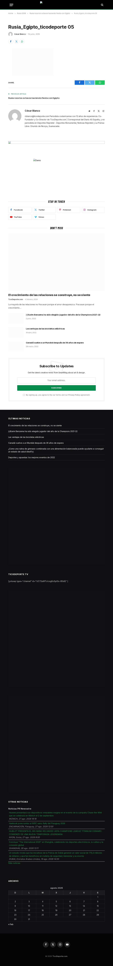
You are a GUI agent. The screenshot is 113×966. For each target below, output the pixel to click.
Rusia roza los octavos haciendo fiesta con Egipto (34, 98)
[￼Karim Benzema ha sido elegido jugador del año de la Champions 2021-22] (15, 318)
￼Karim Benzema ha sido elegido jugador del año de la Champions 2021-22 (63, 315)
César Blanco (20, 34)
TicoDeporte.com (15, 299)
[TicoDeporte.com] (56, 5)
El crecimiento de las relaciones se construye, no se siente (49, 295)
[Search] (101, 5)
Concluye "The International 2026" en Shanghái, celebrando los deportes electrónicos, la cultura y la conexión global (56, 844)
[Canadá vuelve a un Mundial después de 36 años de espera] (15, 346)
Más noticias (14, 863)
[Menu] (11, 5)
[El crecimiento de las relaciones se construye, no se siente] (56, 262)
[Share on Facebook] (10, 41)
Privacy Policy (74, 395)
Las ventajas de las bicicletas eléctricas (45, 328)
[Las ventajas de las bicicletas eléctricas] (15, 332)
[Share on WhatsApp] (22, 41)
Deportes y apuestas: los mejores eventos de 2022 (31, 457)
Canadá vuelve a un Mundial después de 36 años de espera (55, 342)
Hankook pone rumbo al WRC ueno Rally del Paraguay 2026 (37, 823)
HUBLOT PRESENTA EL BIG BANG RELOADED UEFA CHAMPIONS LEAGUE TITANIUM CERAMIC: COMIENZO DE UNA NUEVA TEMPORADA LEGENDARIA (55, 833)
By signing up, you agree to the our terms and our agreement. (57, 395)
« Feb (10, 924)
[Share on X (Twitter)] (16, 41)
